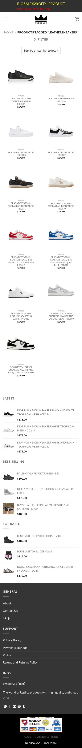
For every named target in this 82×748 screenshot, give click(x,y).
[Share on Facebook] (9, 706)
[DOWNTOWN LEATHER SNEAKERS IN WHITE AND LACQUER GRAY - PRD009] (61, 292)
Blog (54, 736)
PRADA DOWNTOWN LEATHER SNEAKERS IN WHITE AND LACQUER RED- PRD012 (21, 261)
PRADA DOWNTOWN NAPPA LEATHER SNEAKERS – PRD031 (21, 206)
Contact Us (10, 610)
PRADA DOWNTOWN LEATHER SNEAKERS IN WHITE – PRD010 (21, 316)
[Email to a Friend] (14, 706)
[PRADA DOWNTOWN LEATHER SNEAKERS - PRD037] (21, 77)
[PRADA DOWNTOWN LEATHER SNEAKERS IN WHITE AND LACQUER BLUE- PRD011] (61, 235)
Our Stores (42, 736)
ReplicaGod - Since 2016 (41, 743)
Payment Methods (15, 647)
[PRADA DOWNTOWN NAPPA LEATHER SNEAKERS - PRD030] (61, 181)
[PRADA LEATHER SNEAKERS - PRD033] (21, 131)
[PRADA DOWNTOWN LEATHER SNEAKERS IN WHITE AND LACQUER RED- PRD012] (21, 235)
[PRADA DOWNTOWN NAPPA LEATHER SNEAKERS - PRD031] (21, 181)
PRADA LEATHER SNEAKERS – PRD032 (61, 153)
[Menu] (5, 19)
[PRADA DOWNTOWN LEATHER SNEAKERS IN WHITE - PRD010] (21, 292)
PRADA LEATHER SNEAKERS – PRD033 (21, 153)
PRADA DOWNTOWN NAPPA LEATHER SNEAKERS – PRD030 (61, 206)
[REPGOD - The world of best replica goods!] (41, 18)
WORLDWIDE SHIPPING (34, 9)
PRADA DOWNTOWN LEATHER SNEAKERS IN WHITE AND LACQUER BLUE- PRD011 (61, 261)
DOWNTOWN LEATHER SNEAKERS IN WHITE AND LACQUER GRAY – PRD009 (61, 316)
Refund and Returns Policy (20, 662)
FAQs (6, 618)
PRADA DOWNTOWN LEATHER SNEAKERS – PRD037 (21, 101)
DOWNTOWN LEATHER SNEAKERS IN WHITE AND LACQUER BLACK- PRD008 (21, 370)
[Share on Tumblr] (23, 706)
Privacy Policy (12, 640)
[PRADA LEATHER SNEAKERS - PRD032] (61, 131)
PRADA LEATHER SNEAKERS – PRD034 (61, 99)
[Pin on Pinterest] (19, 706)
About (7, 603)
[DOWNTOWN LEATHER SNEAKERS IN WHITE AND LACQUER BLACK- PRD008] (21, 346)
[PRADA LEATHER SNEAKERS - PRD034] (61, 77)
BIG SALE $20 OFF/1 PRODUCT (41, 4)
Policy (7, 655)
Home (8, 32)
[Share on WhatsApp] (5, 706)
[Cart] (77, 19)
